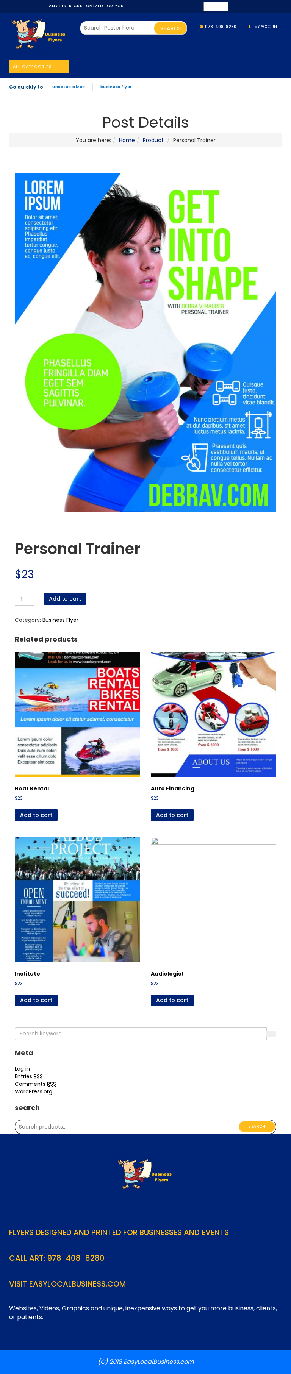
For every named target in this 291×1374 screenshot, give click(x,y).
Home (127, 140)
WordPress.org (33, 1091)
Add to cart (65, 599)
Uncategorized (68, 87)
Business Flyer (116, 87)
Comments (35, 1084)
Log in (22, 1069)
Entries (29, 1076)
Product (153, 140)
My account (266, 27)
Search (257, 1126)
